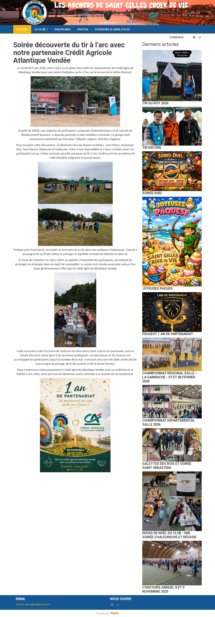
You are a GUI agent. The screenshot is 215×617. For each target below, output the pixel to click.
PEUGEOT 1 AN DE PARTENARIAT (167, 334)
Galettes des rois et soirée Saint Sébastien (166, 466)
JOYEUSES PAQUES (157, 288)
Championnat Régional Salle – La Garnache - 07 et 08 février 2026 (169, 377)
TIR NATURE (151, 148)
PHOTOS (82, 29)
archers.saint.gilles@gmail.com (33, 604)
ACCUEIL (22, 29)
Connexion (176, 37)
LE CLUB (40, 29)
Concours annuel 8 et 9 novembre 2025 (163, 589)
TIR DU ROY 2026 (155, 103)
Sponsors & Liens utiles (112, 29)
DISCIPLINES (63, 29)
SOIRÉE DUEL (152, 193)
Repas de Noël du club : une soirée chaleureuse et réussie (169, 535)
